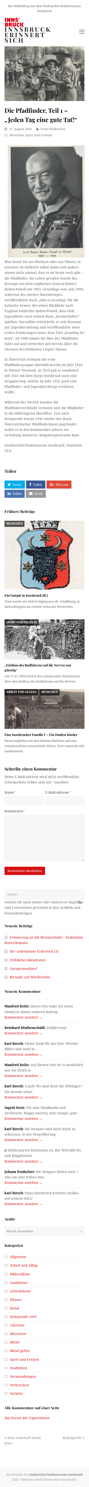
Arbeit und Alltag (21, 692)
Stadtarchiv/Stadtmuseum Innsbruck (56, 1474)
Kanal (14, 1308)
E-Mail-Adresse (58, 792)
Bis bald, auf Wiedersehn (30, 977)
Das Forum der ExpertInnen (27, 1418)
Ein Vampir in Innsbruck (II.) (26, 595)
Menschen (16, 135)
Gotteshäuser (20, 1291)
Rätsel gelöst (20, 1351)
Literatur (17, 1325)
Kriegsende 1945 (23, 1317)
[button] (15, 485)
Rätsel (14, 1342)
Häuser (16, 1300)
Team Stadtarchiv (53, 129)
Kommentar (15, 811)
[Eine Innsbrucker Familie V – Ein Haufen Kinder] (45, 709)
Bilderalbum (20, 1274)
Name (10, 792)
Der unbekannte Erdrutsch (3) (34, 951)
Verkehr (16, 1393)
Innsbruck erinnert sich (28, 34)
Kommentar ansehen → (23, 1017)
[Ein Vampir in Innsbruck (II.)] (45, 555)
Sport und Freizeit (38, 135)
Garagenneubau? (23, 969)
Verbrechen (19, 1385)
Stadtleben (18, 1368)
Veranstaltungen (23, 1376)
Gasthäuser (19, 1283)
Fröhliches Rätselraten (28, 960)
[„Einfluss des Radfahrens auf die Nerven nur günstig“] (45, 639)
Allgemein (18, 1257)
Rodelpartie (72, 1438)
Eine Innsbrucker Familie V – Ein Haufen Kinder (41, 734)
